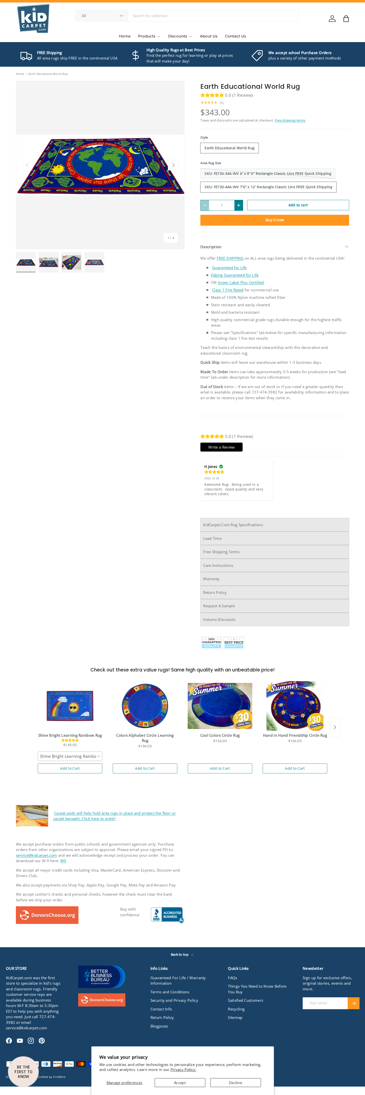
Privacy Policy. (183, 1069)
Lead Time (212, 538)
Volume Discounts (219, 619)
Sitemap (235, 1017)
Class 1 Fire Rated (227, 289)
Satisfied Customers (245, 1000)
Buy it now (275, 219)
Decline (235, 1082)
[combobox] (187, 15)
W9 (63, 860)
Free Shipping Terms (221, 551)
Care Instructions (218, 565)
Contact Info (161, 1008)
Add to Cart (70, 768)
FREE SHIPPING (230, 258)
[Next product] (335, 727)
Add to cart (298, 205)
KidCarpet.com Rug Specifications (233, 524)
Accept (180, 1082)
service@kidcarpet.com (36, 855)
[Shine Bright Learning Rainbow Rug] (70, 706)
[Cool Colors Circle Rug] (220, 706)
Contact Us (235, 36)
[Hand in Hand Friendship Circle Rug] (295, 706)
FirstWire (59, 1077)
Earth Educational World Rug (48, 73)
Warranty (211, 578)
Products (146, 36)
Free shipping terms (290, 120)
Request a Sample (219, 605)
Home (125, 36)
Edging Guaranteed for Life (235, 275)
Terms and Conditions (169, 991)
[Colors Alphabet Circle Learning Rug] (145, 706)
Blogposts (159, 1026)
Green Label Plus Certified (241, 282)
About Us (209, 36)
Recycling (236, 1008)
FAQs (232, 977)
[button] (346, 18)
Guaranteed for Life (229, 267)
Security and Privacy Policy (174, 1000)
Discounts (177, 36)
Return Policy (215, 592)
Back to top (180, 954)
